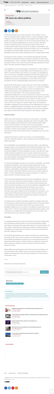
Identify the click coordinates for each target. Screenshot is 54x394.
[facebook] (5, 30)
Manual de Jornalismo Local (43, 2)
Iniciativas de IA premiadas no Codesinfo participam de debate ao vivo (27, 308)
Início (5, 373)
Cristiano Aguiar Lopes (17, 328)
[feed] (16, 388)
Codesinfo (32, 2)
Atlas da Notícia (25, 2)
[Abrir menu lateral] (4, 10)
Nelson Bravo (9, 22)
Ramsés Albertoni (16, 316)
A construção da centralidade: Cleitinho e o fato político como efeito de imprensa (30, 314)
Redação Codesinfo (17, 309)
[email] (16, 30)
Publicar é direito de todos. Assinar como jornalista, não (24, 320)
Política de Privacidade (23, 373)
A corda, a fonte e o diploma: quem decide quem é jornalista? (25, 333)
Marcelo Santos (16, 322)
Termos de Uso (12, 373)
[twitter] (9, 30)
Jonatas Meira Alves (17, 334)
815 (9, 21)
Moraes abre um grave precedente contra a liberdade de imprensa (26, 327)
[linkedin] (12, 30)
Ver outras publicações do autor (14, 283)
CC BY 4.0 (12, 379)
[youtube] (12, 388)
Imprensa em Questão (10, 15)
